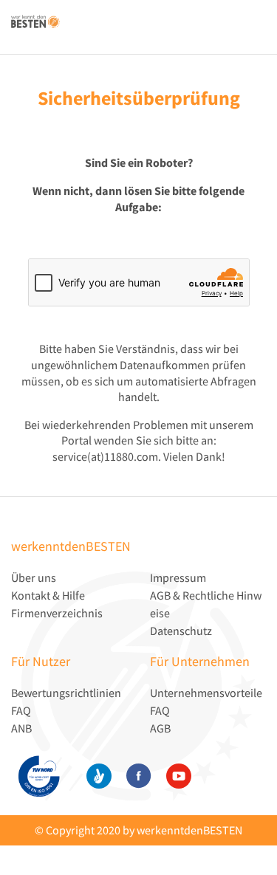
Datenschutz (181, 630)
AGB (160, 728)
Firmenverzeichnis (57, 612)
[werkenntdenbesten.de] (35, 17)
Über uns (33, 577)
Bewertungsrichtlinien (66, 692)
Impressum (178, 577)
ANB (21, 728)
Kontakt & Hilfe (48, 595)
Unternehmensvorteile (206, 692)
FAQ (21, 710)
